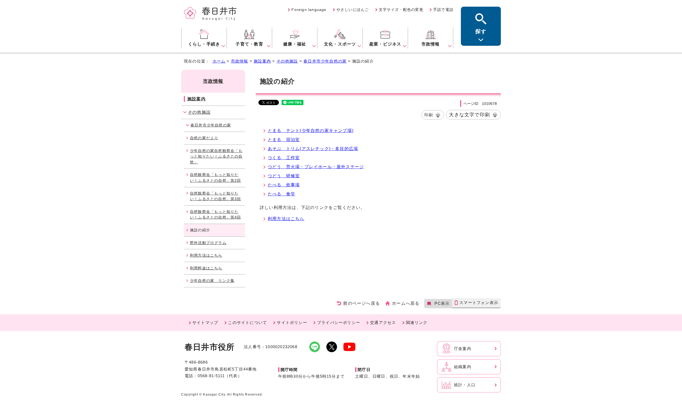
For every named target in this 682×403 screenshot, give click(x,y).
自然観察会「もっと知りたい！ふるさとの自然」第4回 (215, 214)
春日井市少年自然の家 (325, 61)
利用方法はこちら (286, 218)
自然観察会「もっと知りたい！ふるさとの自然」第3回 (215, 196)
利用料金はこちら (206, 268)
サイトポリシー (292, 322)
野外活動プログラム (208, 243)
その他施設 (287, 61)
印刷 (428, 115)
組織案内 (462, 366)
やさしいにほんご (352, 9)
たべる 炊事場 (284, 185)
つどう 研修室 (284, 176)
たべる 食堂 (281, 194)
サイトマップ (205, 322)
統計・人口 (465, 385)
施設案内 (262, 61)
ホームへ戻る (405, 303)
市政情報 (239, 61)
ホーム (219, 61)
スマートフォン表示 (478, 302)
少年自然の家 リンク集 (212, 280)
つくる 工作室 (284, 157)
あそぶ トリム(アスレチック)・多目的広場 (313, 148)
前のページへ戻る (361, 303)
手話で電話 (443, 9)
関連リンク (417, 322)
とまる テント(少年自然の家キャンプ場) (311, 130)
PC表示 (442, 303)
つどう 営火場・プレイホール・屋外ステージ (316, 167)
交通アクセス (383, 322)
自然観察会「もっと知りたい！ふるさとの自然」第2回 (215, 177)
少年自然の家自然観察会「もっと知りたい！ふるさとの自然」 (216, 156)
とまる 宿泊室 (284, 139)
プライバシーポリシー (338, 322)
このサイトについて (247, 322)
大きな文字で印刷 (469, 114)
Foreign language (308, 9)
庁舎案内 (462, 348)
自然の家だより (204, 138)
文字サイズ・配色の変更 (401, 9)
